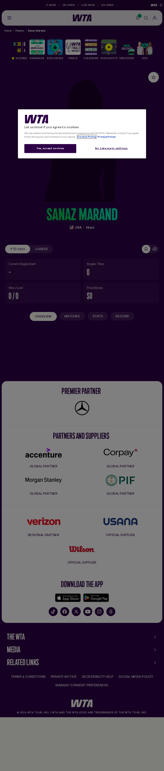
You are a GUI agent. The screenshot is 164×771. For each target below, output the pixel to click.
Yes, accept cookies (50, 148)
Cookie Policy (87, 136)
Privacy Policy (106, 136)
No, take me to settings (111, 148)
